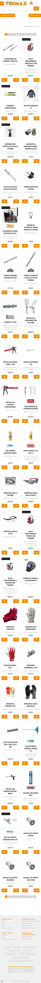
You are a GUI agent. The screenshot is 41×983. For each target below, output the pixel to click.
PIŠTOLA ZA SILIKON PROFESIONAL (10, 404)
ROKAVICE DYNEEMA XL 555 (30, 666)
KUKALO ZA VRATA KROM (30, 834)
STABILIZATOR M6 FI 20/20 (31, 188)
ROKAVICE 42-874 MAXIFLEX (30, 705)
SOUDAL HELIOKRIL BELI (30, 794)
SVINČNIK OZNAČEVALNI (10, 107)
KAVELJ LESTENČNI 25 (31, 363)
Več (4, 80)
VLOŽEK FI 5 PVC (10, 322)
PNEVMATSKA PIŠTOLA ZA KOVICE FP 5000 (10, 146)
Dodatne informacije (7, 928)
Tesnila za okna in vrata (8, 939)
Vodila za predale (27, 923)
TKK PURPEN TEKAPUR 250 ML (10, 452)
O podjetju (17, 947)
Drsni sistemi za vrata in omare (30, 921)
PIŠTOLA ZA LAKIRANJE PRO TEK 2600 (31, 320)
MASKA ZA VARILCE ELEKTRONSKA (30, 579)
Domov (3, 19)
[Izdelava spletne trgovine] (27, 981)
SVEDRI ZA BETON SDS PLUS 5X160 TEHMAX (31, 277)
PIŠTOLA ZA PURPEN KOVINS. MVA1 (10, 791)
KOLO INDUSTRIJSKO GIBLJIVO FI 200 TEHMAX (31, 62)
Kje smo (3, 925)
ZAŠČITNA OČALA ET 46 (10, 532)
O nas (3, 921)
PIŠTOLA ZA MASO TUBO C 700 (10, 363)
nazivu (36, 26)
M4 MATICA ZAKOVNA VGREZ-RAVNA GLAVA (31, 146)
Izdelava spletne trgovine (18, 981)
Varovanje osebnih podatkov (28, 954)
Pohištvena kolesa (27, 936)
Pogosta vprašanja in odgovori (21, 957)
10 (32, 34)
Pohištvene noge (26, 925)
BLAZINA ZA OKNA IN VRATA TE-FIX (10, 232)
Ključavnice (4, 935)
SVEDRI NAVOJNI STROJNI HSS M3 (10, 276)
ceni (32, 26)
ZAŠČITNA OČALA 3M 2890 (10, 494)
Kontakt (3, 923)
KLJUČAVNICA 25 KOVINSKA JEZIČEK (31, 407)
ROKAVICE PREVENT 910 (10, 705)
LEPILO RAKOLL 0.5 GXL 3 (30, 452)
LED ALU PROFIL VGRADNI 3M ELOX (10, 838)
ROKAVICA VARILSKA (10, 628)
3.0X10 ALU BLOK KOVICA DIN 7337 (10, 188)
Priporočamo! (26, 39)
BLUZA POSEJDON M (31, 107)
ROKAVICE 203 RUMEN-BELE (30, 628)
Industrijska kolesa (27, 939)
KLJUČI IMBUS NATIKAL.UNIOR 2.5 (30, 748)
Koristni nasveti (28, 950)
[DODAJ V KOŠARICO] (16, 80)
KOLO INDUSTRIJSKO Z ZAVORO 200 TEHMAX (10, 581)
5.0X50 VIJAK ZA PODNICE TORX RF (10, 60)
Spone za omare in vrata (29, 928)
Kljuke (3, 937)
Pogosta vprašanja (15, 950)
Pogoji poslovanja (11, 954)
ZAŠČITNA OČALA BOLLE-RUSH (31, 494)
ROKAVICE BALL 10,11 (10, 666)
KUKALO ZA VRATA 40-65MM (10, 879)
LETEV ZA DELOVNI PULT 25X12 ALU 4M (10, 744)
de (38, 3)
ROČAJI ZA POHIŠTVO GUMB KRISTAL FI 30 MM (31, 227)
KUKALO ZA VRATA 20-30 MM (30, 879)
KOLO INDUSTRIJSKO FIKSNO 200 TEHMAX (30, 535)
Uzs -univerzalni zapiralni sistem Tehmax (21, 961)
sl (34, 3)
